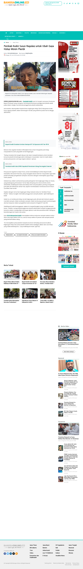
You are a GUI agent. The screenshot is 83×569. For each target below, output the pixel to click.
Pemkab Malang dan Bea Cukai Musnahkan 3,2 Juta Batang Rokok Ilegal (68, 344)
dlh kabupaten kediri (22, 235)
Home (7, 42)
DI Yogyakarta (60, 545)
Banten (45, 547)
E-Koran (61, 233)
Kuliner (58, 553)
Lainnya (20, 36)
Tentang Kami (48, 563)
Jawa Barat (46, 545)
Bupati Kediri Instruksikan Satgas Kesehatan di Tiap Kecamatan (29, 283)
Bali (57, 547)
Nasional (19, 33)
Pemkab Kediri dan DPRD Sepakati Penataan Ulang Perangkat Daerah (28, 166)
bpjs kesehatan (69, 200)
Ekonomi (62, 33)
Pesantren (61, 421)
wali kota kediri (69, 195)
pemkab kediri (9, 235)
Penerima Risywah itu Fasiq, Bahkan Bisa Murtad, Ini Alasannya (70, 404)
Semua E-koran (68, 266)
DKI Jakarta (33, 547)
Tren (31, 550)
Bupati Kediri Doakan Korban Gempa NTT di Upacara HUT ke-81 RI (27, 144)
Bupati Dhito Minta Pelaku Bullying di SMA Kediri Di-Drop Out (11, 283)
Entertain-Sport (10, 36)
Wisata (71, 553)
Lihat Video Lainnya (69, 351)
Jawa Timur (33, 545)
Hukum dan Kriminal (44, 33)
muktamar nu (68, 191)
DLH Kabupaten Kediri (14, 215)
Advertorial (46, 550)
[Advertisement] (41, 19)
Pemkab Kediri (27, 101)
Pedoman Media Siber (58, 563)
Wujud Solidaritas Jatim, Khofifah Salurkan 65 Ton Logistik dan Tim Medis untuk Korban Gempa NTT (71, 383)
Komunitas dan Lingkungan (34, 556)
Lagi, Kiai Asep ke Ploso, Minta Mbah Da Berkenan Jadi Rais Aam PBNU (70, 477)
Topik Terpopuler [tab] (65, 187)
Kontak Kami (76, 564)
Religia (54, 33)
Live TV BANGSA (48, 553)
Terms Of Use (68, 564)
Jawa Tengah (73, 545)
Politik (27, 33)
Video (31, 553)
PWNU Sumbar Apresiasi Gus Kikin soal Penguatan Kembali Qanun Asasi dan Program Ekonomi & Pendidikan (71, 457)
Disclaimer (68, 563)
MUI (65, 204)
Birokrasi (34, 33)
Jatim (11, 33)
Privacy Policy (76, 563)
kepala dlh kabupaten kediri (38, 235)
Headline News (60, 555)
